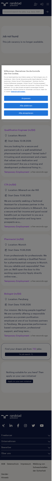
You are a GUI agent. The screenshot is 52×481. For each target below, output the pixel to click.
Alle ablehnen (25, 107)
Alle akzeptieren (25, 115)
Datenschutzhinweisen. (16, 93)
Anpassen (25, 100)
